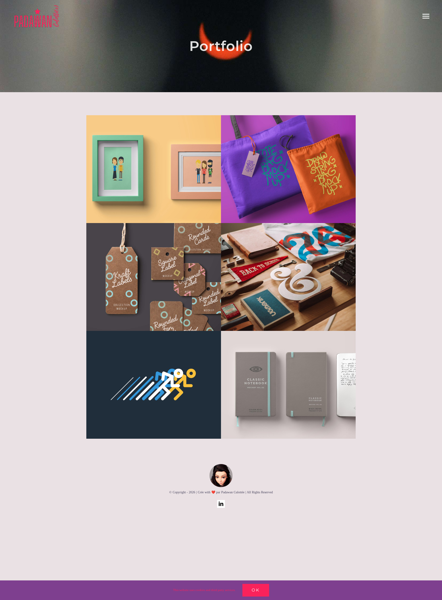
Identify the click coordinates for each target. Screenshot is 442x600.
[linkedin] (221, 504)
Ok (256, 590)
